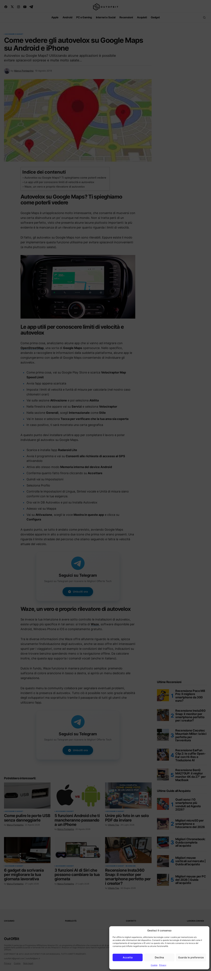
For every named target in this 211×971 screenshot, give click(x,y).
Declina (159, 957)
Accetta (128, 957)
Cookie (154, 965)
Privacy (162, 965)
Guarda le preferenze (191, 957)
